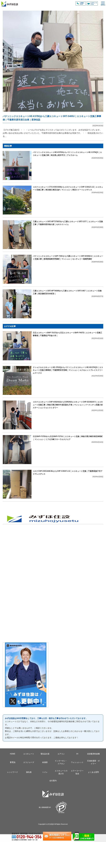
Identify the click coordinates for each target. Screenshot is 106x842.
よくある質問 (93, 772)
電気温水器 (44, 754)
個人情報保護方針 (45, 807)
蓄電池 (12, 762)
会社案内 (53, 781)
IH (77, 754)
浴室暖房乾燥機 (93, 754)
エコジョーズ (28, 762)
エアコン (61, 754)
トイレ (45, 772)
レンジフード (12, 772)
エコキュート (28, 754)
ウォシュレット (77, 762)
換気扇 (28, 772)
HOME (12, 754)
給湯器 (45, 762)
